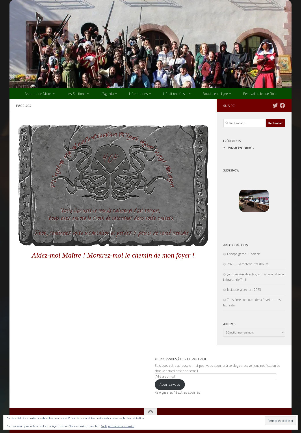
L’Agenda (107, 93)
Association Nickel (38, 93)
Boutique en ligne (215, 93)
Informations (138, 93)
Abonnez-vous (170, 384)
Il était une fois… (175, 93)
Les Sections (76, 93)
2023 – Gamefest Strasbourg (247, 264)
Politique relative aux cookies (117, 426)
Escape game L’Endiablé (244, 253)
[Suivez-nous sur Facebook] (282, 105)
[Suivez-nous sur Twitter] (275, 105)
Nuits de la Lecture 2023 (244, 289)
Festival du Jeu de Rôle (259, 93)
